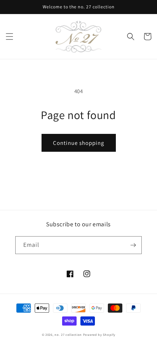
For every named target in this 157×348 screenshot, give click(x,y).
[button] (9, 36)
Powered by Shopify (99, 334)
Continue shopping (78, 142)
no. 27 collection (68, 334)
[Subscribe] (133, 245)
